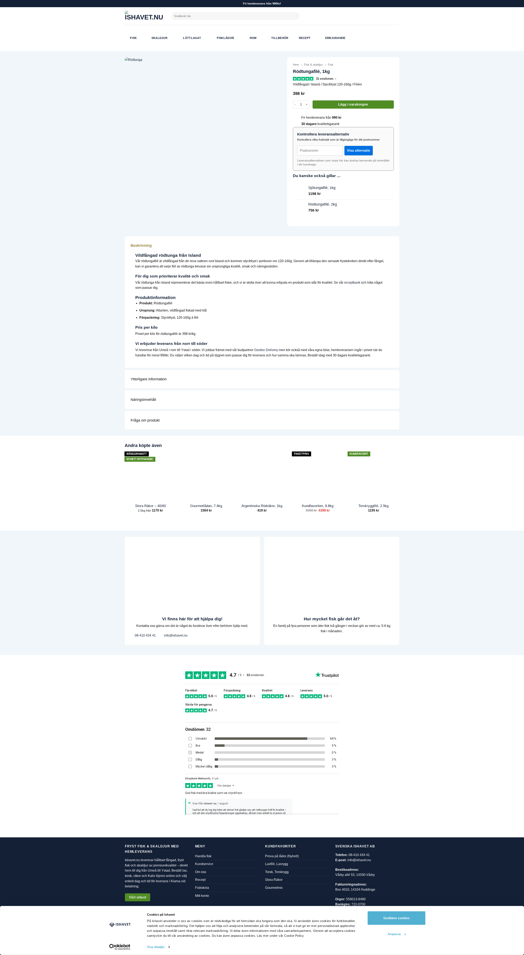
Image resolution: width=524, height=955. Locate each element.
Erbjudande (335, 38)
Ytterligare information (149, 379)
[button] (387, 15)
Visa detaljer (156, 947)
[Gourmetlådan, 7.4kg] (206, 475)
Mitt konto (202, 895)
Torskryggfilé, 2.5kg (373, 506)
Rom (253, 38)
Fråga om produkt (145, 420)
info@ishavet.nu (175, 635)
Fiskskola (202, 887)
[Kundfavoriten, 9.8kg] (318, 475)
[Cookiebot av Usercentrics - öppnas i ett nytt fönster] (120, 947)
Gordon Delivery (266, 350)
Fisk (133, 38)
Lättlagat (192, 38)
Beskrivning (141, 245)
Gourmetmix (274, 887)
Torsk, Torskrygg (277, 872)
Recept (305, 38)
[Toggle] (390, 245)
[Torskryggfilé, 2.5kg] (373, 475)
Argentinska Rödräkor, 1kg (262, 506)
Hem (296, 64)
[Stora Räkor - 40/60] (150, 475)
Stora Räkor (273, 880)
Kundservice (204, 864)
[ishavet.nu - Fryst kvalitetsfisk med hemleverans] (145, 16)
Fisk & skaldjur (313, 64)
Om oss (200, 872)
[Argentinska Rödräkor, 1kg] (262, 475)
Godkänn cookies (396, 918)
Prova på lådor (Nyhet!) (282, 856)
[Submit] (295, 16)
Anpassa (394, 934)
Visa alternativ (358, 150)
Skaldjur (159, 38)
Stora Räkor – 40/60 (150, 506)
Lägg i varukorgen (353, 104)
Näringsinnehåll (143, 400)
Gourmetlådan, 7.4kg (206, 506)
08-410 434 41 (145, 635)
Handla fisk (203, 856)
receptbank (352, 282)
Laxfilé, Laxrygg (276, 864)
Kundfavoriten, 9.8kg (317, 506)
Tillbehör (279, 38)
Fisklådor (225, 38)
